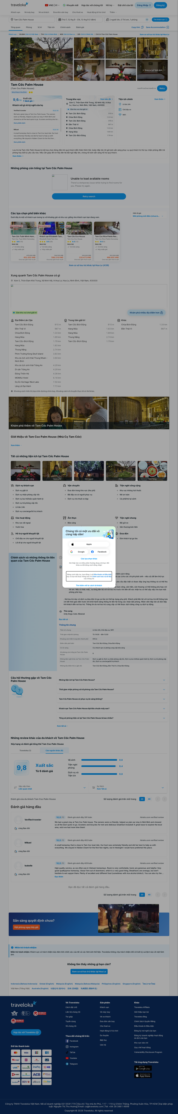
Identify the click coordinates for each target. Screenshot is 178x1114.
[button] (89, 559)
